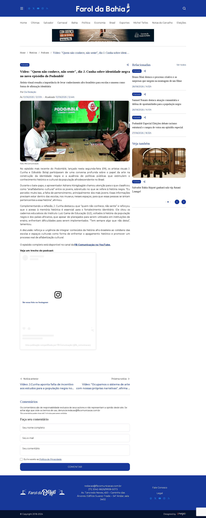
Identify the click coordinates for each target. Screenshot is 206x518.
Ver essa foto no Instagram (35, 302)
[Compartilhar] (127, 65)
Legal (160, 493)
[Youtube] (38, 8)
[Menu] (21, 8)
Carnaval (62, 22)
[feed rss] (47, 8)
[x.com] (34, 8)
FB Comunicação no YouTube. (92, 244)
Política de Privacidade (50, 459)
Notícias (33, 52)
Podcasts (45, 52)
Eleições (181, 22)
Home (23, 22)
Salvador (48, 22)
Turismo (136, 182)
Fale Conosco (159, 487)
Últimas (35, 22)
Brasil (112, 22)
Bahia (74, 22)
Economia (99, 22)
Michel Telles (140, 22)
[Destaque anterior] (177, 202)
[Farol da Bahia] (103, 8)
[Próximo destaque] (183, 202)
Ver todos (181, 65)
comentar (75, 467)
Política (86, 22)
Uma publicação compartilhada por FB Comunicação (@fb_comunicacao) (58, 345)
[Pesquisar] (184, 8)
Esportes (124, 22)
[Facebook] (29, 8)
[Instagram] (42, 8)
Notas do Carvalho (162, 22)
